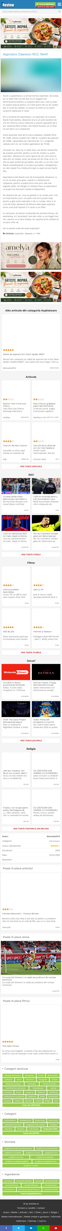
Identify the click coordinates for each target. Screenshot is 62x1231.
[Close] (58, 1151)
